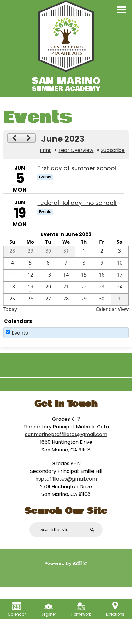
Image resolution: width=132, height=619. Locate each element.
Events (20, 332)
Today (10, 309)
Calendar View (112, 309)
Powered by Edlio (66, 563)
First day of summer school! (77, 168)
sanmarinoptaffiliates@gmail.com (66, 434)
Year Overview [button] (75, 150)
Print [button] (45, 150)
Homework (81, 614)
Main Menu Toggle (121, 9)
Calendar (17, 614)
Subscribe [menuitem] (113, 150)
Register (48, 614)
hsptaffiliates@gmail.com (66, 478)
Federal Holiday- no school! (77, 203)
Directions (115, 614)
